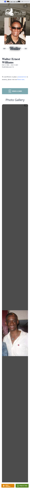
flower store (20, 79)
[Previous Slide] (4, 333)
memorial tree (22, 77)
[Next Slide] (26, 333)
